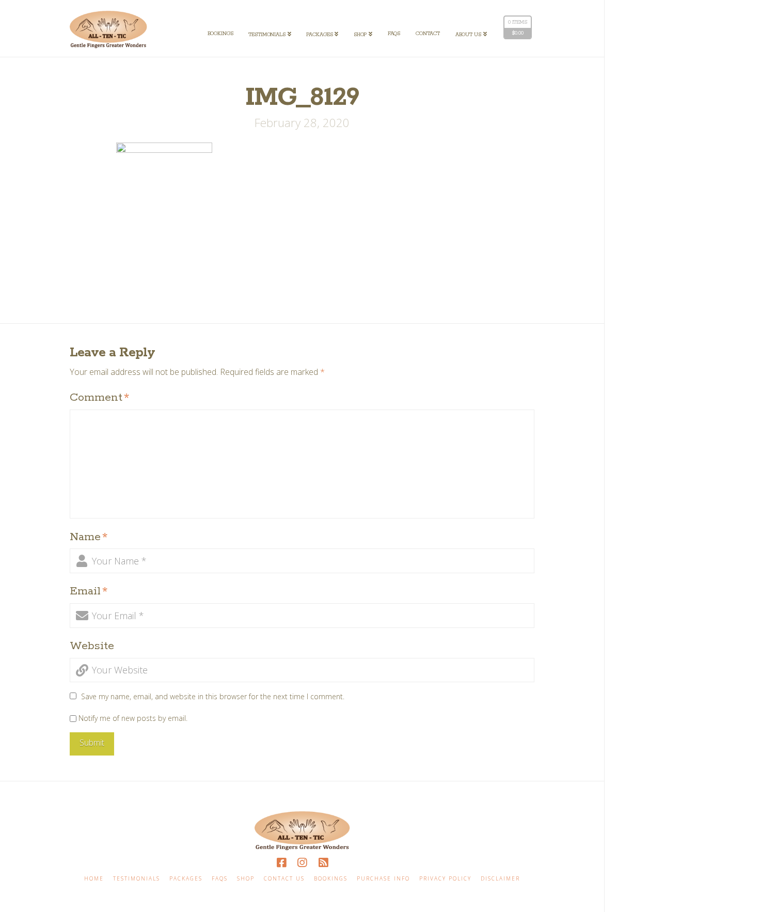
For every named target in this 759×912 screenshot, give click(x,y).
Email (88, 591)
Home (94, 878)
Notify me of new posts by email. (132, 718)
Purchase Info (383, 878)
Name (88, 537)
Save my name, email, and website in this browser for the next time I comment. (212, 696)
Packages (185, 878)
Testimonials (136, 878)
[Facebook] (281, 862)
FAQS (220, 878)
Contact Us (284, 878)
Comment (99, 397)
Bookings (330, 878)
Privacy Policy (445, 878)
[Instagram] (302, 862)
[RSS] (323, 862)
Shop (246, 878)
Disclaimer (500, 878)
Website (92, 646)
